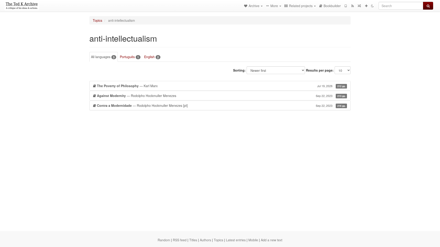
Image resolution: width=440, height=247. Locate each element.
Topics (97, 20)
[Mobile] (345, 5)
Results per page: (320, 70)
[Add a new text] (366, 5)
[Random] (359, 5)
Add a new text (271, 240)
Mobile (253, 240)
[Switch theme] (372, 5)
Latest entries (236, 240)
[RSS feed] (352, 5)
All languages (103, 56)
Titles (193, 240)
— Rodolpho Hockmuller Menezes (221, 95)
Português (129, 56)
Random (164, 240)
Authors (205, 240)
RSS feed (180, 240)
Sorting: (239, 70)
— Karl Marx (221, 85)
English (151, 56)
